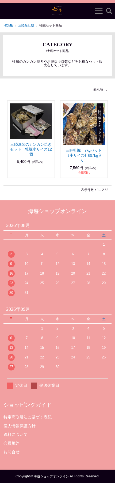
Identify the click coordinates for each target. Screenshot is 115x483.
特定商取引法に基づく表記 (27, 417)
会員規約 (11, 443)
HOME (8, 25)
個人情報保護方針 (19, 426)
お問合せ (11, 452)
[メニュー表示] (98, 11)
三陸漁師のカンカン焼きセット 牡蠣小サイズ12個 (31, 149)
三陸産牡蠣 (26, 25)
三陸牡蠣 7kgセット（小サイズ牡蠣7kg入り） (84, 155)
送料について (15, 434)
